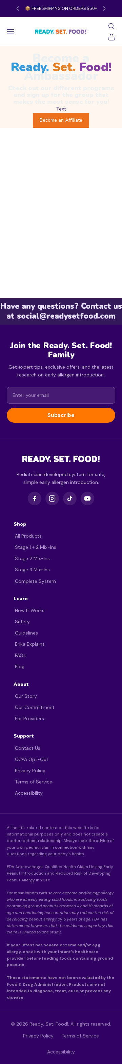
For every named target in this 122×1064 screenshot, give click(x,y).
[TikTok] (70, 498)
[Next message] (104, 8)
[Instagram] (52, 498)
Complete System (35, 581)
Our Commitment (35, 707)
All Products (28, 536)
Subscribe (61, 415)
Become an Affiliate (61, 120)
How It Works (29, 610)
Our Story (26, 696)
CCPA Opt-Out (31, 759)
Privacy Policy (30, 770)
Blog (19, 666)
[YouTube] (87, 498)
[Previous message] (17, 8)
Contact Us (27, 748)
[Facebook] (34, 498)
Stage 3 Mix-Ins (32, 570)
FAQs (20, 655)
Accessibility (29, 793)
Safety (22, 622)
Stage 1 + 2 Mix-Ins (35, 547)
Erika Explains (30, 644)
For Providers (29, 718)
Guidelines (26, 633)
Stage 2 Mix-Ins (32, 558)
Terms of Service (33, 782)
